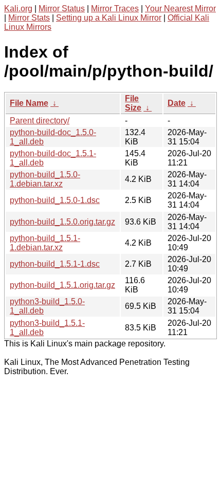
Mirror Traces (115, 8)
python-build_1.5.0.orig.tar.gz (62, 221)
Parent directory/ (39, 120)
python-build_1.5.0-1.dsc (55, 200)
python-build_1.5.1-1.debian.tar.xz (45, 243)
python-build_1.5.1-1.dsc (55, 264)
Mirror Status (62, 8)
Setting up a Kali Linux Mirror (108, 17)
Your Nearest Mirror (180, 8)
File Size (133, 103)
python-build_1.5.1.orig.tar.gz (62, 285)
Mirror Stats (29, 17)
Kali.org (18, 8)
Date (177, 103)
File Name (29, 103)
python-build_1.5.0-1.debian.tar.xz (45, 179)
